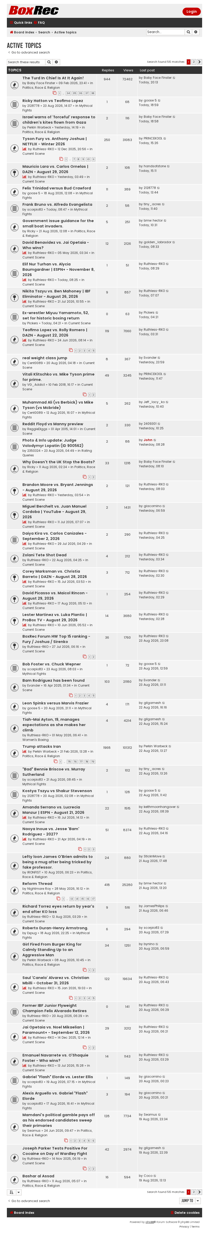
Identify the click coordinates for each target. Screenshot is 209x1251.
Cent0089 (35, 363)
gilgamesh (152, 703)
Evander (150, 357)
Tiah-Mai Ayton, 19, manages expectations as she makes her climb (54, 725)
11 (93, 159)
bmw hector (153, 220)
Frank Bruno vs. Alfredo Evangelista (57, 204)
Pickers (32, 323)
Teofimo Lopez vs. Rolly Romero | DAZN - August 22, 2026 (54, 332)
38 (92, 93)
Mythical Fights (34, 674)
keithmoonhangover (160, 807)
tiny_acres (152, 204)
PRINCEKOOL (153, 138)
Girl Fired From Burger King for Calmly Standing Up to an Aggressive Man (52, 950)
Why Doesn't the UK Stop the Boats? (58, 462)
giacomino (152, 506)
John (148, 440)
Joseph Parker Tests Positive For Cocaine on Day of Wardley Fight (54, 1151)
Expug (32, 933)
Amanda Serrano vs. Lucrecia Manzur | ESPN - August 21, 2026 (53, 810)
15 (82, 898)
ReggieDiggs (37, 429)
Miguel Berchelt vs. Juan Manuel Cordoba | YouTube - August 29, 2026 (54, 512)
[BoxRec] (46, 11)
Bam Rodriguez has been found (53, 680)
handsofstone (155, 166)
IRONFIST (34, 872)
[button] (199, 62)
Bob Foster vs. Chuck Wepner (51, 664)
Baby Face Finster (41, 83)
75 (69, 761)
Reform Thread (37, 883)
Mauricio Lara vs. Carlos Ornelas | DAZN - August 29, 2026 (55, 169)
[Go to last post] (174, 77)
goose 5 (150, 100)
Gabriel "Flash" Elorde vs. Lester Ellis (57, 1076)
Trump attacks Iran (41, 746)
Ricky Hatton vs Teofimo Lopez (52, 100)
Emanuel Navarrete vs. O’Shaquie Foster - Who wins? (55, 1058)
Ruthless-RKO (43, 149)
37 (86, 93)
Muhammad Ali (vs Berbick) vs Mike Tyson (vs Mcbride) (57, 405)
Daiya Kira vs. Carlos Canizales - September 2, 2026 (54, 536)
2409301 (150, 423)
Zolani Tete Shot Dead (44, 555)
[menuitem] (39, 22)
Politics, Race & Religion (41, 87)
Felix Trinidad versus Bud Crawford (56, 188)
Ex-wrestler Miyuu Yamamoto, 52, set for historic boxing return (55, 315)
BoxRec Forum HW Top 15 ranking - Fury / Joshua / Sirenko (56, 639)
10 (88, 159)
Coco (148, 1175)
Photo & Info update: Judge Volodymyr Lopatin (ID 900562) (53, 443)
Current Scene (33, 153)
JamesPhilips (154, 906)
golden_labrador (157, 242)
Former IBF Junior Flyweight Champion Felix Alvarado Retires (54, 1008)
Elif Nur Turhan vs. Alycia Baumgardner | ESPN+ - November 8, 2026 (58, 269)
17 (93, 898)
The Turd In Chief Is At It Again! (53, 78)
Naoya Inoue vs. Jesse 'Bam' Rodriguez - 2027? (50, 831)
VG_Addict (36, 384)
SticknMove (152, 856)
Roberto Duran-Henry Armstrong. (55, 928)
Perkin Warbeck (39, 127)
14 (77, 898)
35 (74, 93)
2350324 (34, 450)
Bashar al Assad (38, 1176)
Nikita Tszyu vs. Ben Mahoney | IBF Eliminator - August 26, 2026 (56, 294)
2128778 (33, 106)
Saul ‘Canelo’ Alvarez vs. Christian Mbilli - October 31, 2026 (55, 980)
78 (86, 761)
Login (192, 11)
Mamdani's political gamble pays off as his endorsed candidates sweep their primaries (58, 1120)
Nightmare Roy (39, 888)
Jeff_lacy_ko (154, 402)
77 (81, 761)
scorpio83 (35, 209)
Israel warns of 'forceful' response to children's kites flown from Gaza (58, 119)
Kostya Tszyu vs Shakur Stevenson (57, 790)
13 (72, 898)
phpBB (150, 1222)
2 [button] (194, 62)
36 (80, 93)
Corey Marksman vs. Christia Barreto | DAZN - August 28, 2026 (54, 574)
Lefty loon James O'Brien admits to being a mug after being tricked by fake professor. (57, 862)
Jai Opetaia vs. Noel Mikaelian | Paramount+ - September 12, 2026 (56, 1030)
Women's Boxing (35, 740)
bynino (149, 944)
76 (75, 761)
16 (88, 898)
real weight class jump (44, 357)
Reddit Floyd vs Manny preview (52, 424)
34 (68, 93)
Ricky (31, 231)
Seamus (34, 1130)
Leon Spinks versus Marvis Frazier (55, 703)
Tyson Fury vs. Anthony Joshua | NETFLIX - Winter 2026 (54, 141)
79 (92, 761)
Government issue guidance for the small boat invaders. (58, 223)
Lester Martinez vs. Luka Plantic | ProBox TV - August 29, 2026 (54, 617)
